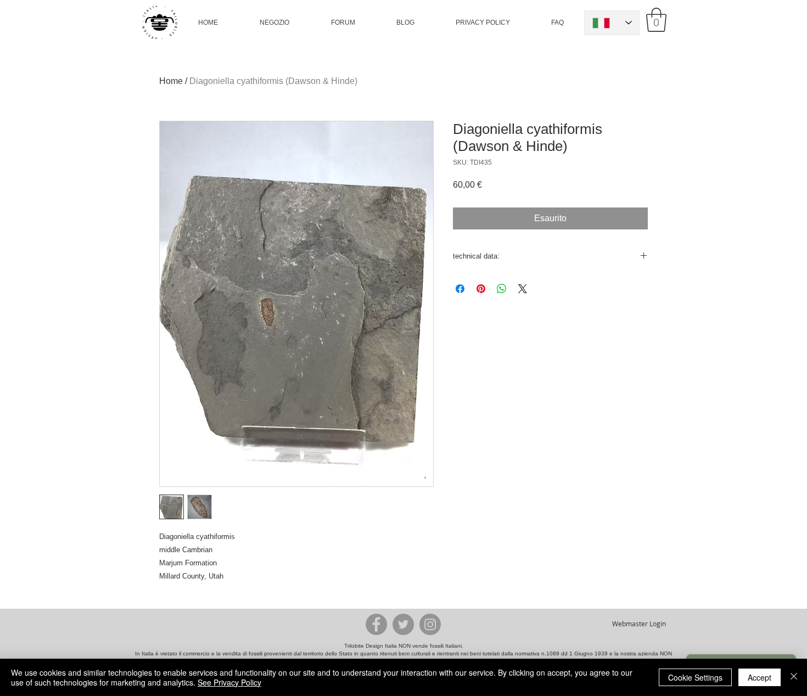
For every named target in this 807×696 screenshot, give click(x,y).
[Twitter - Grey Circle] (403, 624)
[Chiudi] (793, 677)
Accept (759, 677)
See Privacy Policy (229, 682)
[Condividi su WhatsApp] (501, 288)
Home (171, 81)
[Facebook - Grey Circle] (376, 624)
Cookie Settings (695, 677)
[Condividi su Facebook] (460, 288)
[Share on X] (522, 288)
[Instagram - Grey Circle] (430, 624)
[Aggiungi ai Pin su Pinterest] (480, 288)
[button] (274, 22)
